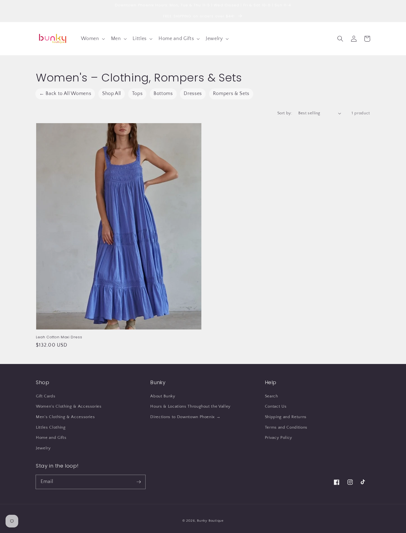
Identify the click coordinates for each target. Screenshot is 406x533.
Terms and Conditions (286, 427)
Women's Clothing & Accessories (69, 406)
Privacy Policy (278, 437)
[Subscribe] (138, 481)
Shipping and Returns (286, 417)
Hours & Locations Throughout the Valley (190, 406)
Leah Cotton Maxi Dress (59, 337)
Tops (137, 93)
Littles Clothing (51, 427)
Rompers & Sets (231, 93)
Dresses (193, 93)
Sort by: (284, 113)
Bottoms (163, 93)
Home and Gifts (51, 437)
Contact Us (276, 406)
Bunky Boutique (210, 521)
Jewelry (43, 448)
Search (271, 396)
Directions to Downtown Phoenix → (185, 417)
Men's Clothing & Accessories (65, 417)
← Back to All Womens (65, 93)
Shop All (111, 93)
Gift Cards (46, 396)
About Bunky (162, 396)
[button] (92, 38)
